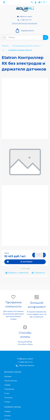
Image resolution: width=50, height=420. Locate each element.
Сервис (7, 385)
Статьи (7, 402)
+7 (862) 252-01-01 (25, 362)
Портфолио (9, 389)
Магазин (8, 376)
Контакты (8, 397)
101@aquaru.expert (25, 359)
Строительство (10, 381)
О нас (6, 393)
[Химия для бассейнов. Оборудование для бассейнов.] (25, 9)
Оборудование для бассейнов (26, 46)
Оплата (7, 416)
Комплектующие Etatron (20, 50)
